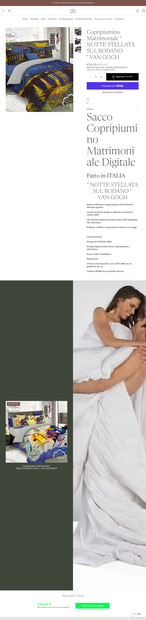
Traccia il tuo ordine (103, 19)
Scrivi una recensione (92, 606)
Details (90, 109)
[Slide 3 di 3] (78, 49)
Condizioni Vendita (83, 19)
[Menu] (3, 10)
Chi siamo (34, 19)
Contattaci (118, 19)
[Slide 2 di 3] (78, 40)
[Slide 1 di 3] (78, 31)
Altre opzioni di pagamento (112, 92)
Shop (43, 19)
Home (25, 19)
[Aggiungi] (62, 458)
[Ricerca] (9, 11)
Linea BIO (52, 19)
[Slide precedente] (9, 69)
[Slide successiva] (70, 69)
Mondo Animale (66, 19)
